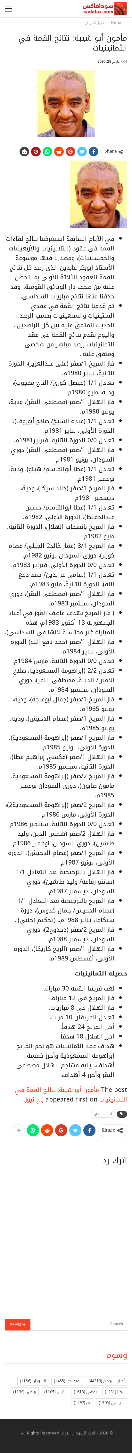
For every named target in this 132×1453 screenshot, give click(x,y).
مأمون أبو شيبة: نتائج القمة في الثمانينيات (71, 1094)
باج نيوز (34, 1099)
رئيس (55, 1391)
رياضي (24, 1391)
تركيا (115, 1391)
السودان (33, 1381)
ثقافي (85, 1391)
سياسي (112, 1402)
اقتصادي (67, 1381)
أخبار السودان (103, 1114)
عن (82, 1402)
